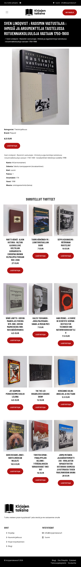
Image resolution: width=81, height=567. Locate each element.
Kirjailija (11, 533)
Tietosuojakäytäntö (58, 563)
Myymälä (70, 12)
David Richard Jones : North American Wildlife (15, 458)
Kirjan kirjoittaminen (16, 542)
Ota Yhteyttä (63, 560)
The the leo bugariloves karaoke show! (40, 394)
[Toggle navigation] (7, 12)
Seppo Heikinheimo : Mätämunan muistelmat (66, 242)
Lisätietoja (12, 146)
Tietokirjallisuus (20, 129)
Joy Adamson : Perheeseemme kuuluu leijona (15, 394)
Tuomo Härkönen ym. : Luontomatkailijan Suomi (40, 242)
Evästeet (72, 560)
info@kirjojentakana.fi (68, 3)
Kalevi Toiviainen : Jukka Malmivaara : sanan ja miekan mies (40, 321)
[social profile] (20, 3)
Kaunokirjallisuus (15, 537)
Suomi (58, 3)
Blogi (10, 546)
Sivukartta (72, 563)
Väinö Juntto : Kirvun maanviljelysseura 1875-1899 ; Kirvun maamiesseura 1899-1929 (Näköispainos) (15, 324)
